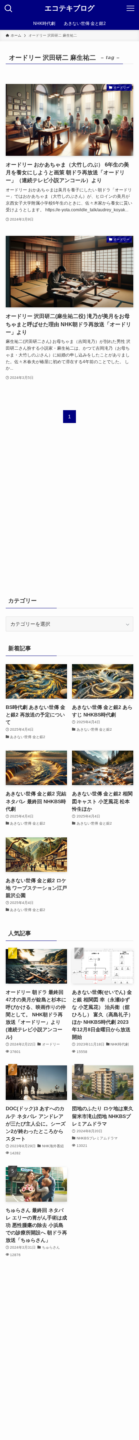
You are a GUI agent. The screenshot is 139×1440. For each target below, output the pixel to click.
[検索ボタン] (8, 8)
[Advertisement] (69, 514)
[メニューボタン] (130, 8)
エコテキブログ (69, 8)
